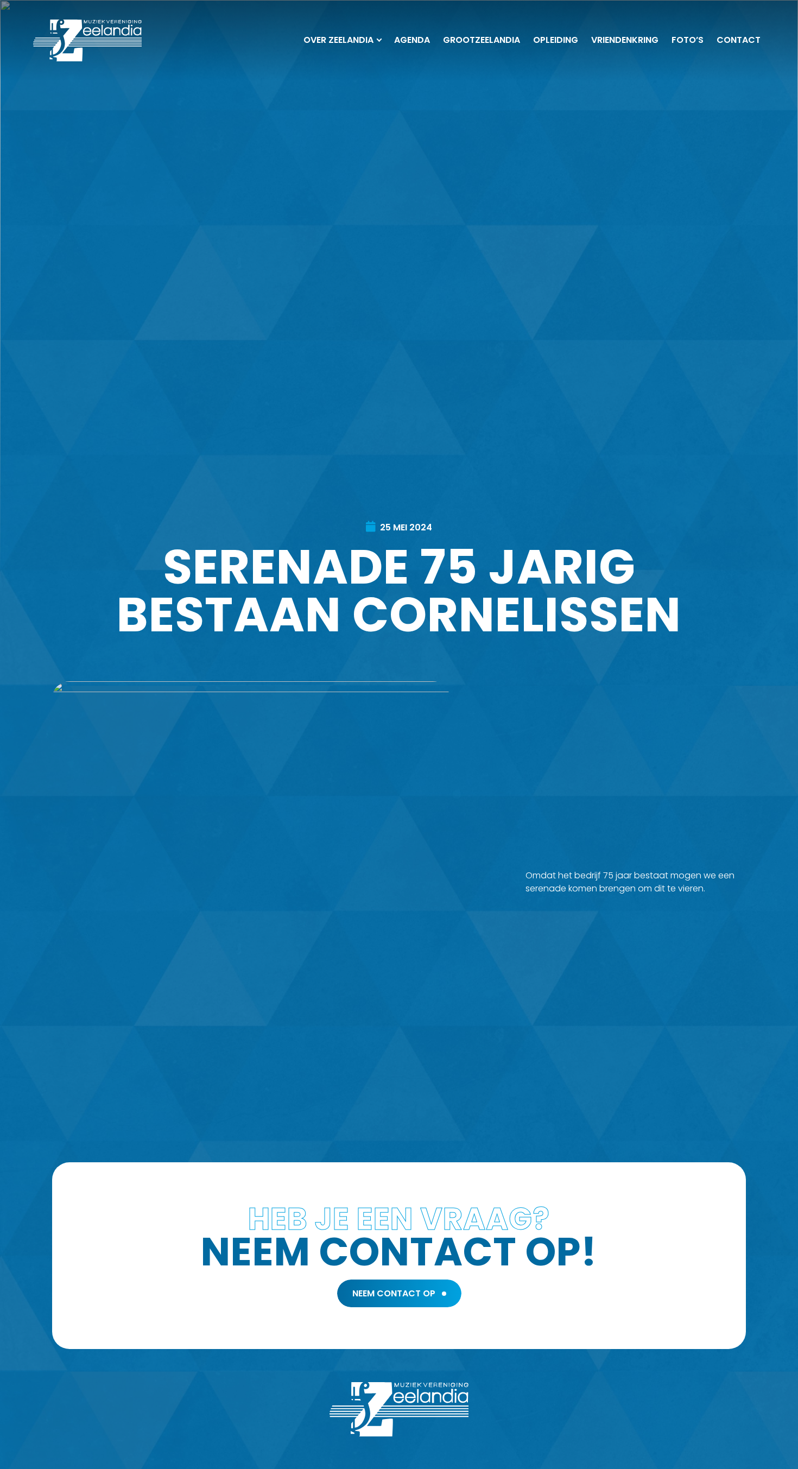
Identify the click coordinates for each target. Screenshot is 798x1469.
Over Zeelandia (338, 40)
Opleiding (555, 40)
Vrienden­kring (624, 40)
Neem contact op (393, 1293)
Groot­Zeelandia (481, 40)
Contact (739, 40)
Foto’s (688, 40)
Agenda (412, 40)
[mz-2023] (87, 40)
